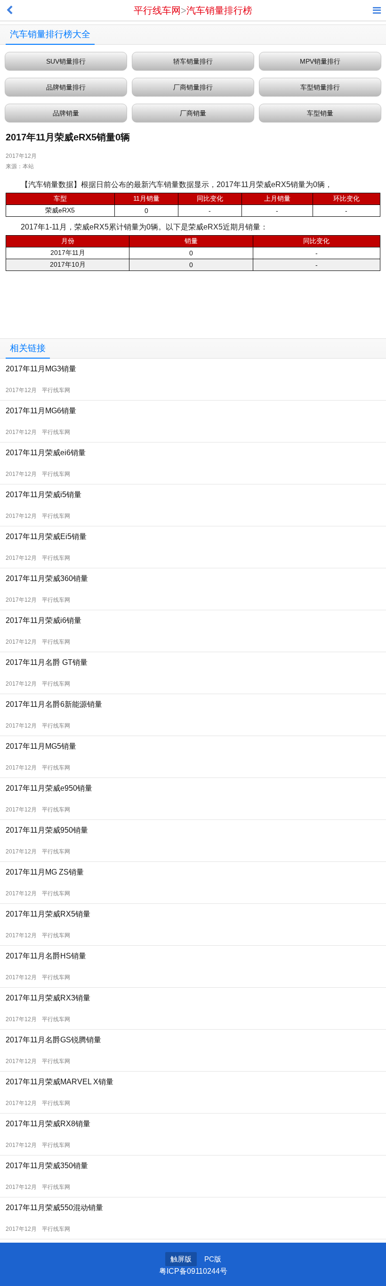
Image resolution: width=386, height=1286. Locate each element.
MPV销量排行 (320, 61)
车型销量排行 (320, 87)
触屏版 (181, 1259)
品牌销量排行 (66, 87)
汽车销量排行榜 (219, 10)
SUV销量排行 (66, 61)
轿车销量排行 (193, 61)
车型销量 (320, 113)
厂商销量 (193, 113)
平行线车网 (157, 10)
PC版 (212, 1259)
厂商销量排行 (193, 87)
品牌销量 (66, 113)
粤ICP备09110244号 (193, 1271)
